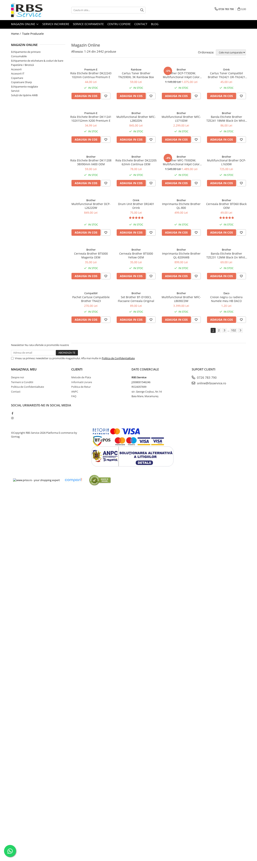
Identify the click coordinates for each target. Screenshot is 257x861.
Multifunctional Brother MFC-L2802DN (136, 118)
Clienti (77, 369)
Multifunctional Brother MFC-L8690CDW (181, 299)
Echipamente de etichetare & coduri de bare (37, 60)
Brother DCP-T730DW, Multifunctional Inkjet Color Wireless (181, 75)
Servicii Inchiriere (55, 24)
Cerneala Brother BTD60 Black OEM (226, 206)
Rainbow (136, 69)
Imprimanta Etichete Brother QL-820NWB (181, 255)
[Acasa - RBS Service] (31, 10)
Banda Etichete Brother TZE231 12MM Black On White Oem (226, 255)
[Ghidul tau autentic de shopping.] (73, 480)
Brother (181, 69)
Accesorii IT (17, 73)
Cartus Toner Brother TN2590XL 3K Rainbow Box (136, 75)
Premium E (90, 69)
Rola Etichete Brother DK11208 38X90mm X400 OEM (90, 162)
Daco (226, 293)
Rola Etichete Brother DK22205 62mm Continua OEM (136, 162)
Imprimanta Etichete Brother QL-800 (181, 206)
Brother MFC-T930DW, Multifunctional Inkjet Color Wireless (181, 162)
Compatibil (90, 293)
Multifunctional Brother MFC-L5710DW (181, 118)
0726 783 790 (206, 377)
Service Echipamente (88, 24)
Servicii (15, 91)
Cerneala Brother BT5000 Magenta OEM (91, 255)
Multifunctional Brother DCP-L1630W (226, 162)
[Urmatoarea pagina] (240, 330)
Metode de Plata (81, 377)
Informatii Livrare (81, 382)
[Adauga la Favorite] (105, 96)
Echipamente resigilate (24, 86)
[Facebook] (12, 413)
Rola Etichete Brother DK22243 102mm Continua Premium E (90, 75)
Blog (154, 24)
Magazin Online (23, 24)
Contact (140, 24)
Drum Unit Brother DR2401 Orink (136, 206)
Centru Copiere (119, 24)
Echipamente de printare (26, 52)
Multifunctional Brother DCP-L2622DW (90, 206)
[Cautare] (142, 10)
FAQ (73, 396)
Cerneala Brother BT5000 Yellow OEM (136, 255)
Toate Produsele (33, 34)
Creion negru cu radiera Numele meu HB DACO (226, 299)
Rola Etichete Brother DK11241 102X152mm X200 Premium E (90, 118)
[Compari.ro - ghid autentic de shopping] (100, 480)
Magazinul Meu (24, 369)
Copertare (17, 78)
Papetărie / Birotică (22, 65)
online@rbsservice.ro (211, 383)
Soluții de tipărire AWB (24, 95)
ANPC (74, 391)
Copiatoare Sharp (21, 82)
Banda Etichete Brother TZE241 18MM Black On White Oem (226, 118)
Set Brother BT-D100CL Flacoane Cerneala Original (136, 299)
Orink (226, 69)
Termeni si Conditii (22, 382)
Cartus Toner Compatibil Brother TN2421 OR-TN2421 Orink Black (226, 75)
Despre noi (17, 377)
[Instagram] (12, 418)
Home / (16, 34)
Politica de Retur (81, 387)
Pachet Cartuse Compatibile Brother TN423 (91, 299)
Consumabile (19, 56)
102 (233, 330)
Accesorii (16, 69)
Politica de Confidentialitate (118, 358)
